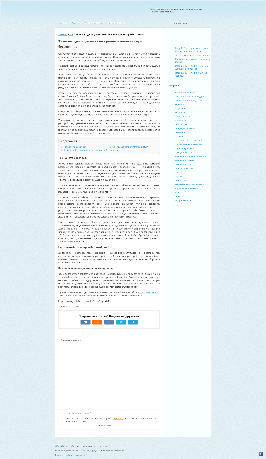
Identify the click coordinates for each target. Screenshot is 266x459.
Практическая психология (188, 140)
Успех (178, 192)
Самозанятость (183, 164)
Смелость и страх (184, 168)
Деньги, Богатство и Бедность (191, 96)
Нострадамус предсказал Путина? (192, 54)
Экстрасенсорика (184, 200)
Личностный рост (184, 116)
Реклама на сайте (115, 22)
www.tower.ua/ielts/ (148, 292)
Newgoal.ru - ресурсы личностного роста (71, 11)
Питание (179, 136)
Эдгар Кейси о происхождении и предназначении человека (191, 49)
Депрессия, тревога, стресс (189, 100)
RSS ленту (118, 418)
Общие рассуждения (185, 128)
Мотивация (181, 120)
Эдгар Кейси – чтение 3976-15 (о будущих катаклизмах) (192, 67)
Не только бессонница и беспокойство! (84, 149)
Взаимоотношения (184, 92)
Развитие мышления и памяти (190, 156)
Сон (77, 306)
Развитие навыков (184, 160)
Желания (179, 104)
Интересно (180, 112)
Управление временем (186, 188)
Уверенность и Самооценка (189, 184)
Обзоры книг (181, 124)
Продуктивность (183, 152)
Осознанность (182, 132)
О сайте (76, 22)
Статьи (178, 176)
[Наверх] (261, 454)
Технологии (181, 180)
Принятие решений (184, 148)
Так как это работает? (74, 146)
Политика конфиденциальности (70, 455)
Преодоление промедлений (189, 144)
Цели (177, 196)
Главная (63, 22)
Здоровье (180, 108)
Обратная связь (93, 22)
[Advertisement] (109, 374)
